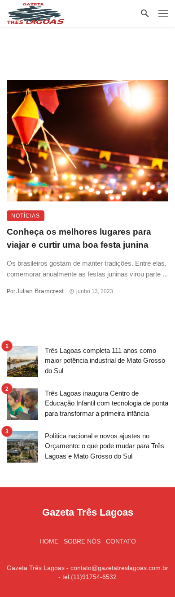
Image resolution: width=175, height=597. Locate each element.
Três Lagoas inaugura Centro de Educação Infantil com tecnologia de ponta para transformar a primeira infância (106, 403)
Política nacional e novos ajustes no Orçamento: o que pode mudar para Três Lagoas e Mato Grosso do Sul (104, 446)
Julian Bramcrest (40, 290)
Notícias (25, 216)
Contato (121, 541)
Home (48, 541)
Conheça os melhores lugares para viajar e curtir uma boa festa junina (79, 238)
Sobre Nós (82, 541)
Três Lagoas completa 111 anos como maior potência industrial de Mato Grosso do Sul (105, 360)
